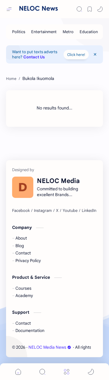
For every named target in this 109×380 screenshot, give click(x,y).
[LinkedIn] (89, 211)
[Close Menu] (95, 54)
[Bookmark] (89, 9)
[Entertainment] (44, 32)
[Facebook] (21, 211)
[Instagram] (43, 211)
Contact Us (34, 57)
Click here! (76, 54)
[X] (57, 211)
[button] (99, 9)
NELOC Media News (47, 347)
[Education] (89, 32)
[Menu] (66, 371)
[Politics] (18, 32)
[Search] (79, 9)
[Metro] (68, 32)
